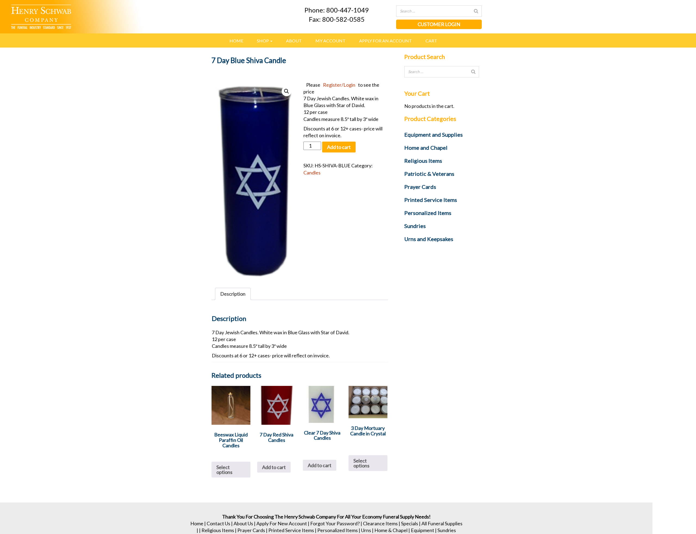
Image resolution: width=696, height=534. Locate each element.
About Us (243, 523)
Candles (312, 173)
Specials (409, 523)
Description (233, 294)
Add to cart (339, 147)
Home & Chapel (391, 530)
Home (236, 40)
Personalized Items (337, 530)
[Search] (476, 11)
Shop (263, 40)
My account (330, 40)
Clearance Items (380, 523)
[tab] (233, 294)
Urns (366, 530)
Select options (224, 469)
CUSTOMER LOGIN (439, 24)
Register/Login (339, 85)
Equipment (422, 530)
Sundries (446, 530)
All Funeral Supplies (441, 523)
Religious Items (217, 530)
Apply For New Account (281, 523)
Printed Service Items (291, 530)
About (294, 40)
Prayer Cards (251, 530)
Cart (431, 40)
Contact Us (218, 523)
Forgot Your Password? (335, 523)
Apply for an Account (385, 40)
